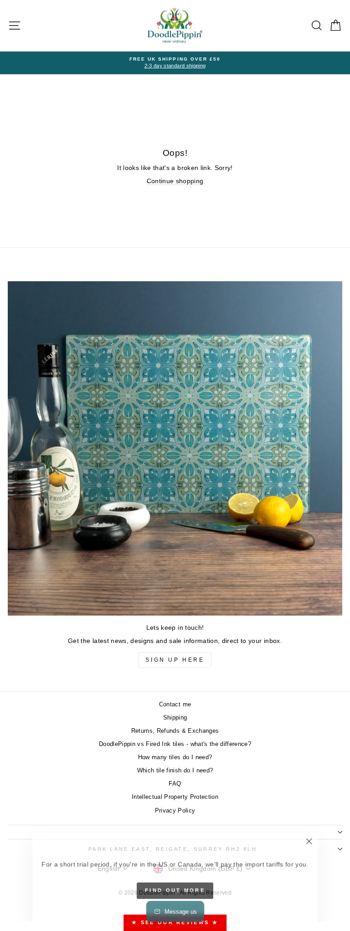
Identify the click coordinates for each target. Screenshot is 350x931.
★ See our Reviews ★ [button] (175, 922)
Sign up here (174, 660)
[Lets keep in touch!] (175, 448)
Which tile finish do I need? (175, 770)
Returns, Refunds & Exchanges (175, 730)
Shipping (175, 717)
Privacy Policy (175, 810)
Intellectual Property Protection (175, 796)
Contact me (175, 704)
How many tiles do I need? (175, 757)
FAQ (175, 783)
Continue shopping (175, 181)
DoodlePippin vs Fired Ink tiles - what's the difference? (175, 744)
